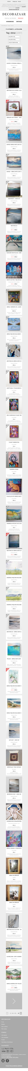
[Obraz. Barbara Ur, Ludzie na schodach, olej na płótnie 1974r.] (14, 297)
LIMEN (14, 877)
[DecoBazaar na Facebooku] (7, 1060)
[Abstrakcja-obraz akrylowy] (14, 541)
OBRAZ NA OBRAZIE (14, 875)
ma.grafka (14, 390)
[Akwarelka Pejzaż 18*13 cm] (14, 514)
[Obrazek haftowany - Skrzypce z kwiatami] (14, 108)
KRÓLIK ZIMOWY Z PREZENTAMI (14, 848)
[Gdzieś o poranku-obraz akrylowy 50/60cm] (14, 54)
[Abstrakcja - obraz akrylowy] (14, 622)
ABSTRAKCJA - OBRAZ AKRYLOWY (15, 631)
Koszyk (19, 1)
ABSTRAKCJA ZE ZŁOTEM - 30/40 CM (15, 929)
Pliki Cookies (4, 1028)
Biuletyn (3, 1024)
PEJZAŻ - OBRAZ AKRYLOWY (14, 658)
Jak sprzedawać (4, 1037)
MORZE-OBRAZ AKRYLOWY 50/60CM (15, 144)
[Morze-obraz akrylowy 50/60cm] (14, 135)
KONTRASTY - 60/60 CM (14, 198)
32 (18, 1013)
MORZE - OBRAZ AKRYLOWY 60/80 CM (16, 171)
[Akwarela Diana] (14, 460)
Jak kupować (4, 1035)
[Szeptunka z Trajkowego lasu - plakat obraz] (14, 378)
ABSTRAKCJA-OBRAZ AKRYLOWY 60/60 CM (17, 361)
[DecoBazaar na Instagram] (3, 1060)
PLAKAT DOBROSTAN (14, 442)
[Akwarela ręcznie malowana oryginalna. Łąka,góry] (14, 568)
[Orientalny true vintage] (14, 757)
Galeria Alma (14, 579)
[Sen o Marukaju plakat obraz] (14, 406)
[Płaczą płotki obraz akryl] (14, 487)
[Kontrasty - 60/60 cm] (14, 189)
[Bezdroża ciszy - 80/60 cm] (14, 785)
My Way (14, 769)
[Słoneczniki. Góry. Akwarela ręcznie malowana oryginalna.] (14, 947)
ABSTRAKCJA (14, 225)
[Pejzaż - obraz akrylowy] (14, 649)
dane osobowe (9, 1057)
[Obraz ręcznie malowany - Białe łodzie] (14, 324)
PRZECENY (20, 18)
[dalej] (14, 1001)
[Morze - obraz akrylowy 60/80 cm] (14, 162)
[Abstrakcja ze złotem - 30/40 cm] (14, 920)
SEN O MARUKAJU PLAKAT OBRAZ (15, 415)
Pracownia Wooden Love (14, 823)
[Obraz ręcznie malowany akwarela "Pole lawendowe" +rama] (14, 676)
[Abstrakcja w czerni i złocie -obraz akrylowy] (14, 81)
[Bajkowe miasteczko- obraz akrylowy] (14, 243)
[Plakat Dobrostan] (14, 433)
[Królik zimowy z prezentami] (14, 839)
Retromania (14, 309)
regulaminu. (8, 1055)
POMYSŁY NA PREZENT (10, 18)
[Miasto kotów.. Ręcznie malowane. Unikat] (14, 270)
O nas (2, 1022)
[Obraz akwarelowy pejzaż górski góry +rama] (14, 974)
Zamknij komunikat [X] (14, 9)
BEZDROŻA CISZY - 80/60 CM (14, 794)
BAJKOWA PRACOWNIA (14, 282)
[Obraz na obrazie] (14, 866)
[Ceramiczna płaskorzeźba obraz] (14, 812)
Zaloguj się (15, 1)
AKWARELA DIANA (14, 469)
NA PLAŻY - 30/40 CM (14, 740)
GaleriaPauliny (14, 65)
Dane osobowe (4, 1026)
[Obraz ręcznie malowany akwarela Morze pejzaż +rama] (14, 703)
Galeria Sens (14, 525)
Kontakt (3, 1039)
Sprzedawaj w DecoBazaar (7, 1042)
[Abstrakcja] (14, 216)
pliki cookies (15, 1057)
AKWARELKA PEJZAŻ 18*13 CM (14, 523)
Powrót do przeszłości (14, 119)
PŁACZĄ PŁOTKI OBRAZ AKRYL (14, 496)
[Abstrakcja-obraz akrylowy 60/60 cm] (14, 351)
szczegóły (24, 6)
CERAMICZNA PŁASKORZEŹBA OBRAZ (16, 821)
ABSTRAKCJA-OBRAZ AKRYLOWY (15, 550)
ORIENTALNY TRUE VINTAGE (14, 767)
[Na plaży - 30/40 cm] (14, 730)
